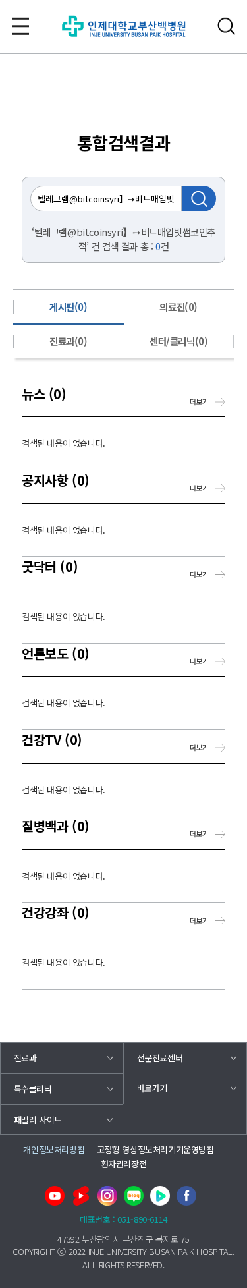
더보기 (199, 401)
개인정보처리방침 (53, 1149)
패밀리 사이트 (38, 1119)
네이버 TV (160, 1196)
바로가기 (152, 1088)
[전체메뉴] (20, 26)
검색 (226, 26)
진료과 (25, 1057)
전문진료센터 (160, 1057)
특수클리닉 (33, 1088)
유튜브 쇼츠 (81, 1196)
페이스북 (186, 1196)
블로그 (134, 1196)
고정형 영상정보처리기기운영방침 (155, 1149)
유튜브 (55, 1196)
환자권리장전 (124, 1164)
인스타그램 (107, 1196)
